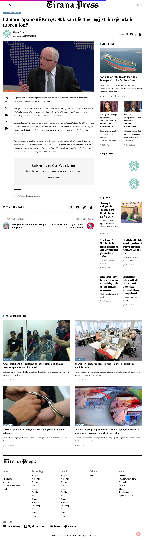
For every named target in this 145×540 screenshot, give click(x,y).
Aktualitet (8, 13)
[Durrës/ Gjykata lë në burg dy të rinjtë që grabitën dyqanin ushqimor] (36, 406)
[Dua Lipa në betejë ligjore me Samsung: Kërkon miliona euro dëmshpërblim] (109, 106)
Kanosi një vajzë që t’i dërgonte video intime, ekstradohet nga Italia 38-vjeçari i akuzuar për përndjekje (109, 283)
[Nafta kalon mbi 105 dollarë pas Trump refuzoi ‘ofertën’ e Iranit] (121, 61)
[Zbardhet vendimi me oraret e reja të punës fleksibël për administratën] (108, 340)
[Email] (131, 34)
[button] (5, 5)
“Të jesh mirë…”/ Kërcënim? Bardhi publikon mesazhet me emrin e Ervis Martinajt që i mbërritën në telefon (109, 248)
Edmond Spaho (33, 195)
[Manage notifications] (138, 534)
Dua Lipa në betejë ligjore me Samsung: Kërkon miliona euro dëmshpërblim (108, 120)
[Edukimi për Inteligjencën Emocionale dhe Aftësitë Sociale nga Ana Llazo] (131, 212)
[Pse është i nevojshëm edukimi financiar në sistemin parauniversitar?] (133, 106)
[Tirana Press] (72, 4)
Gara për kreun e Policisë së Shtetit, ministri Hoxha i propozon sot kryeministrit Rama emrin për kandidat (131, 285)
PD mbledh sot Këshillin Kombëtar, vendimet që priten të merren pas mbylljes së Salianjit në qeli (132, 246)
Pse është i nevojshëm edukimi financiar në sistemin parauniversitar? (133, 120)
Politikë (17, 13)
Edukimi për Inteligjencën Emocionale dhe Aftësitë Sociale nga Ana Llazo (107, 209)
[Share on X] (127, 34)
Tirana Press (18, 32)
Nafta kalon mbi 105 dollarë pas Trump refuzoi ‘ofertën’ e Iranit (118, 78)
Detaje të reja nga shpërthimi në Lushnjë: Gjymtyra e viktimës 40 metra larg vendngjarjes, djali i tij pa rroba (108, 431)
